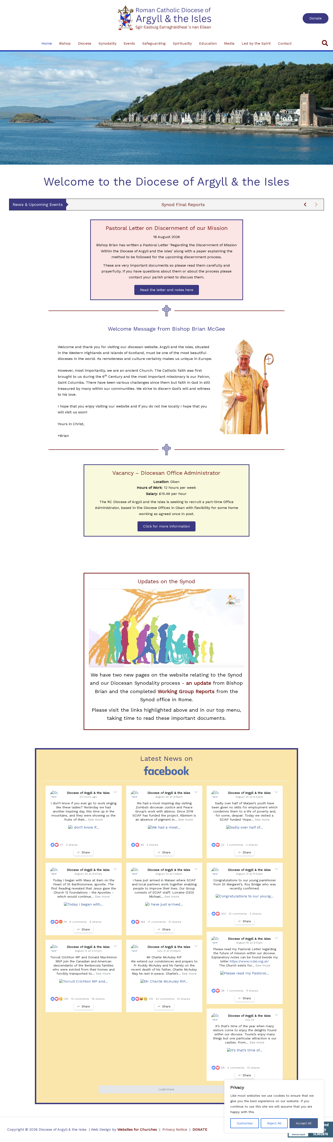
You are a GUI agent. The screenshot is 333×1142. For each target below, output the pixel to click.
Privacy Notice (174, 1129)
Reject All (274, 1123)
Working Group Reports (186, 691)
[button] (315, 18)
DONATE (200, 1129)
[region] (274, 1106)
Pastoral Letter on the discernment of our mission (183, 204)
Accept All (303, 1123)
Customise (245, 1123)
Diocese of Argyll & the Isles (88, 793)
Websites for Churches (137, 1129)
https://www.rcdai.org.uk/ (249, 961)
